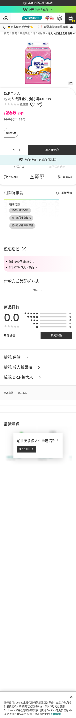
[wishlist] (32, 104)
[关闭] (71, 697)
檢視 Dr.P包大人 (19, 377)
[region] (38, 704)
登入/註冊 (24, 449)
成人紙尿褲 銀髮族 (21, 217)
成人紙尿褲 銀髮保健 (22, 225)
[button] (70, 18)
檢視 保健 (12, 357)
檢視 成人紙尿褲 (18, 367)
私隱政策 (56, 714)
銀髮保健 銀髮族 (19, 210)
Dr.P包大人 (12, 93)
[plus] (20, 150)
